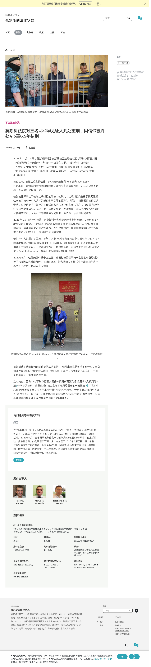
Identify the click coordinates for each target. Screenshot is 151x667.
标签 (63, 32)
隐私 (101, 625)
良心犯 (30, 32)
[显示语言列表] (98, 4)
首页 (7, 32)
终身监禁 (118, 625)
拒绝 (134, 656)
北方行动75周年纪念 (122, 634)
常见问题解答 (119, 622)
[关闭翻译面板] (145, 3)
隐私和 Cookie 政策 (103, 658)
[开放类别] (136, 611)
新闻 (18, 32)
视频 (41, 32)
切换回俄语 (85, 3)
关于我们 (100, 622)
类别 (107, 611)
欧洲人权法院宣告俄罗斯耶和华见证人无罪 (123, 629)
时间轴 (19, 460)
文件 (52, 32)
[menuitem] (7, 32)
